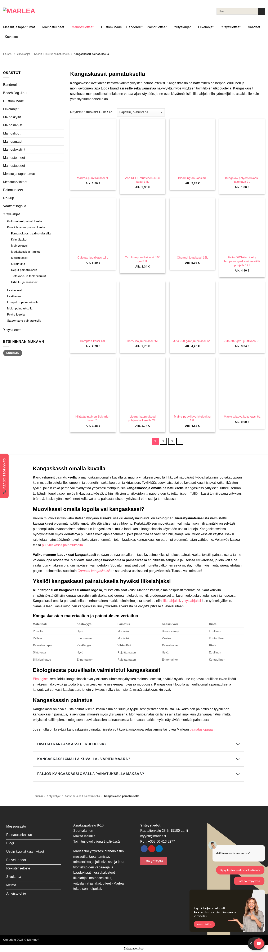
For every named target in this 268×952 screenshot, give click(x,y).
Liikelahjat (205, 27)
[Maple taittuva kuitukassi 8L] (242, 384)
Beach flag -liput (15, 93)
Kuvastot (11, 37)
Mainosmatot (12, 141)
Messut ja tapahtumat (19, 27)
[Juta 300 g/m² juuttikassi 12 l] (192, 308)
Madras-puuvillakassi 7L (93, 178)
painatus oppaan (202, 729)
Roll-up (8, 198)
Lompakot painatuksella (23, 302)
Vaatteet (254, 27)
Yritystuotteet (230, 27)
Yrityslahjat (182, 27)
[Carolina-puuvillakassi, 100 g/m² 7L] (142, 225)
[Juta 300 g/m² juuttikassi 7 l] (242, 308)
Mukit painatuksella (19, 308)
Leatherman (15, 296)
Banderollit (134, 27)
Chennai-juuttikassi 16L (192, 257)
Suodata (12, 353)
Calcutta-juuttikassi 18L (92, 257)
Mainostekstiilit (14, 149)
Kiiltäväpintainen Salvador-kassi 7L (93, 418)
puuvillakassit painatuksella (62, 545)
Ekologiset (41, 679)
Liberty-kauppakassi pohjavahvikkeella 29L (142, 418)
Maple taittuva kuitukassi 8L (242, 416)
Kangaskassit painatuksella (31, 233)
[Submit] (261, 11)
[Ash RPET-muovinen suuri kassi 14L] (142, 146)
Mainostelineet (53, 27)
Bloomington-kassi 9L (192, 178)
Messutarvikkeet (15, 182)
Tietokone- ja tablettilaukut (28, 276)
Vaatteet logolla (14, 206)
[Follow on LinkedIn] (159, 848)
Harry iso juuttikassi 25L (142, 341)
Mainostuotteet (82, 27)
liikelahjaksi (171, 601)
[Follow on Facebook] (144, 848)
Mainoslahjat (12, 125)
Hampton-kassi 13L (93, 341)
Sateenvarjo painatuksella (24, 320)
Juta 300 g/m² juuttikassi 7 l (242, 341)
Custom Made (111, 27)
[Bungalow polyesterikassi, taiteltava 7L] (242, 146)
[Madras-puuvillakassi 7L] (93, 146)
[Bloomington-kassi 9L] (192, 146)
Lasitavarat (14, 290)
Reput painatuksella (24, 270)
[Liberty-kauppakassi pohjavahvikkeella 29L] (142, 384)
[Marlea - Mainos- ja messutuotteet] (24, 11)
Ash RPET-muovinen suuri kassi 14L (142, 180)
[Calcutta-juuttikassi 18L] (93, 225)
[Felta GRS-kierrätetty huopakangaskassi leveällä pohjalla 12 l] (242, 225)
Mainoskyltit (12, 117)
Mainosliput (11, 133)
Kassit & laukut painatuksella (52, 54)
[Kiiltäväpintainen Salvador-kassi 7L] (93, 384)
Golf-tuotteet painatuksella (24, 221)
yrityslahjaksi (191, 601)
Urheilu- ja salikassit (24, 282)
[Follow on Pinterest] (151, 848)
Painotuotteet (156, 27)
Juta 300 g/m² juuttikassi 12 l (192, 341)
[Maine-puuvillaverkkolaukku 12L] (192, 384)
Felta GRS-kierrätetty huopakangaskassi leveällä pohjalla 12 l (242, 261)
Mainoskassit (19, 245)
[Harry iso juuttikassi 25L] (142, 308)
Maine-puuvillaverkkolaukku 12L (192, 418)
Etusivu (7, 54)
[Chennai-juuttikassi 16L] (192, 225)
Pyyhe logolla (16, 314)
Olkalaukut (18, 263)
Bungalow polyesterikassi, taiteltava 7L (242, 180)
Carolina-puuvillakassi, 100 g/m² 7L (142, 259)
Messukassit (19, 257)
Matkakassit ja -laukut (25, 251)
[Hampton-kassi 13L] (93, 308)
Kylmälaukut (19, 239)
